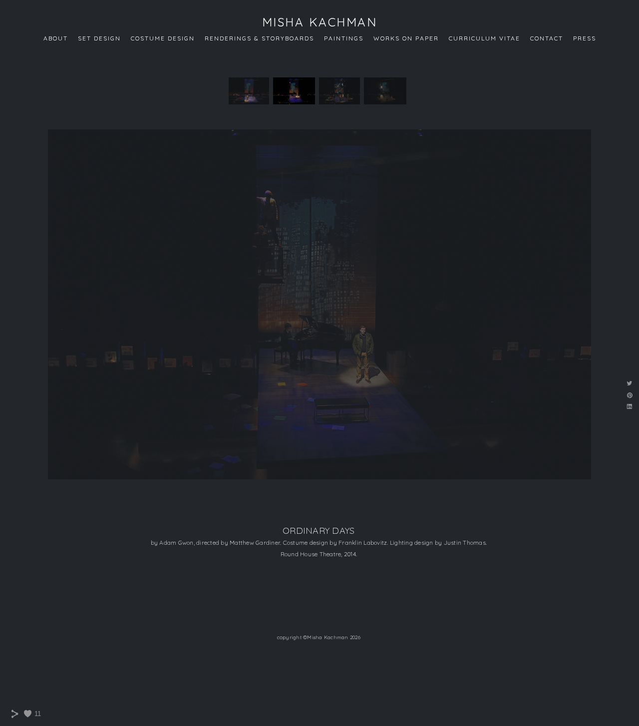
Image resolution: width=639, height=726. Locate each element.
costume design (163, 38)
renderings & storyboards (259, 38)
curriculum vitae (484, 38)
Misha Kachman (319, 21)
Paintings (343, 38)
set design (99, 38)
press (584, 38)
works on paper (406, 38)
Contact (546, 38)
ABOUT (55, 38)
